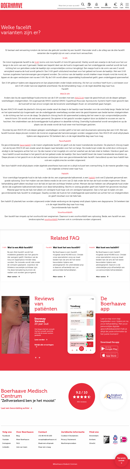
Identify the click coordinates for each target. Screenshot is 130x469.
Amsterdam (94, 436)
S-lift (37, 62)
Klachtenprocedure (68, 443)
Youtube (5, 439)
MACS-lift (79, 98)
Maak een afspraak (45, 443)
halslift (92, 177)
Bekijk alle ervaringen (44, 345)
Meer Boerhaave (22, 439)
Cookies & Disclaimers (69, 436)
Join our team (21, 447)
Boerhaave (11, 5)
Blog (18, 436)
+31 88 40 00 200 (45, 436)
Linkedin (5, 447)
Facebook (6, 436)
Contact (42, 432)
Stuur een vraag (44, 447)
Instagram (6, 443)
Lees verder (40, 340)
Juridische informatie (72, 432)
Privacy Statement (68, 439)
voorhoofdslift (51, 219)
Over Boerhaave (25, 432)
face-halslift (25, 145)
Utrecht (92, 443)
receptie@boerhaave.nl (47, 439)
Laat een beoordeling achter (15, 408)
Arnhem (92, 439)
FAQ (18, 443)
